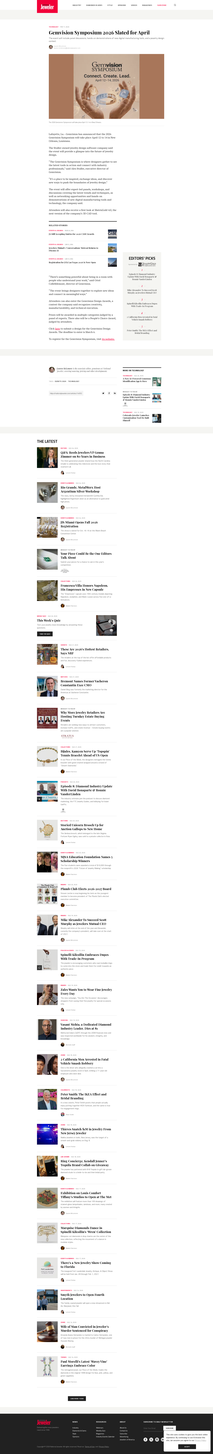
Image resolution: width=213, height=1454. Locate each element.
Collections (65, 581)
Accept (187, 1446)
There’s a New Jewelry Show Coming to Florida (86, 1265)
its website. (108, 339)
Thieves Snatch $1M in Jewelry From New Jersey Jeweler (86, 1131)
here (57, 328)
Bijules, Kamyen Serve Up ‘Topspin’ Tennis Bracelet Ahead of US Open (85, 753)
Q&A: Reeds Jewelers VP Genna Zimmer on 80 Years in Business (83, 454)
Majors (63, 885)
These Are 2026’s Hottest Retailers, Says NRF (85, 651)
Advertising (124, 1436)
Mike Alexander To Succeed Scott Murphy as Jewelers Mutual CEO (142, 291)
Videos (134, 5)
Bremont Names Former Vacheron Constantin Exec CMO (84, 683)
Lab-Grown (65, 1157)
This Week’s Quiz (48, 620)
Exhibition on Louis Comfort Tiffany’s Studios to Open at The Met (86, 1195)
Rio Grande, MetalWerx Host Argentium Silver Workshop (81, 489)
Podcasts (64, 782)
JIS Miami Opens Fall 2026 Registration (79, 524)
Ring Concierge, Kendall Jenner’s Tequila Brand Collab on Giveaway (85, 1163)
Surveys (64, 645)
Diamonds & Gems (94, 5)
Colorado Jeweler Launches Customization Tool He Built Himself (136, 418)
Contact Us (124, 1430)
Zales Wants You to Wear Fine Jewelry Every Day (86, 991)
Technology (53, 27)
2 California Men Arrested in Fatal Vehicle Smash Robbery (142, 318)
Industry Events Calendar (105, 1436)
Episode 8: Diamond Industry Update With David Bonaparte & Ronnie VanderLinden (142, 277)
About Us (123, 1427)
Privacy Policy (104, 1446)
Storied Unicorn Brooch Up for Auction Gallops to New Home (82, 827)
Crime (63, 1055)
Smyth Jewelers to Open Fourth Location (82, 1297)
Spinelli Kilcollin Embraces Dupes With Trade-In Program (142, 304)
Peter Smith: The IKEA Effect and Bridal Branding (142, 331)
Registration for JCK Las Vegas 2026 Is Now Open (72, 262)
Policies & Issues (67, 950)
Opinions (122, 5)
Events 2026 (60, 381)
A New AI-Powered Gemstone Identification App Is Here (137, 380)
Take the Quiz (45, 634)
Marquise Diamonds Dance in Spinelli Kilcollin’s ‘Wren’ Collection (86, 1230)
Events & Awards (56, 230)
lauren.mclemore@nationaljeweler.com (67, 48)
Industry (76, 5)
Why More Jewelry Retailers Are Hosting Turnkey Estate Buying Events (83, 716)
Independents (66, 1290)
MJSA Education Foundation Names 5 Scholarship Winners (86, 859)
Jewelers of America (127, 1439)
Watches (64, 677)
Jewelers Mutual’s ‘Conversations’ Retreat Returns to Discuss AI (73, 249)
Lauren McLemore (60, 46)
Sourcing (64, 1020)
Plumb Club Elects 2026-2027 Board (86, 889)
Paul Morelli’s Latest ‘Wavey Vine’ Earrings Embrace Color (84, 1363)
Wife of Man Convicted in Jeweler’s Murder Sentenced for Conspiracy (85, 1328)
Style (110, 5)
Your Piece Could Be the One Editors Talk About (86, 555)
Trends (63, 1357)
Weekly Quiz (100, 1430)
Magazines (147, 5)
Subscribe (162, 5)
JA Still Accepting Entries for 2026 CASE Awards (71, 234)
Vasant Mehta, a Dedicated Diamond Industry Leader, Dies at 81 (86, 1026)
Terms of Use (90, 1446)
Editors (64, 448)
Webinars (99, 1427)
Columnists (65, 1090)
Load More (76, 1398)
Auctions (64, 821)
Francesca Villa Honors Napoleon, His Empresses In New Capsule (84, 587)
